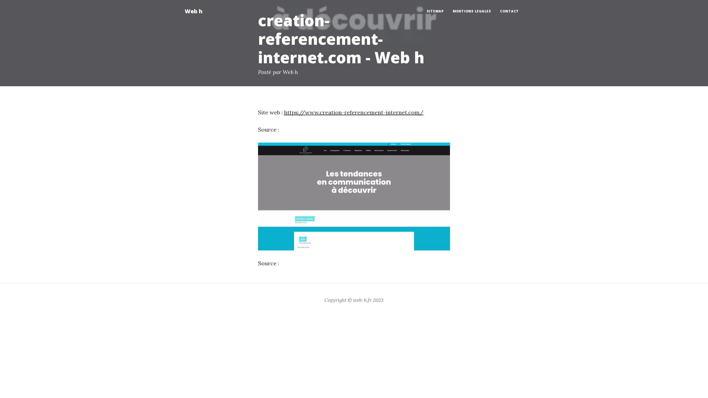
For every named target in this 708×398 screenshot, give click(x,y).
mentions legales (472, 11)
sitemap (435, 11)
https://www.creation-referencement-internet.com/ (353, 112)
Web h (193, 11)
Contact (509, 11)
